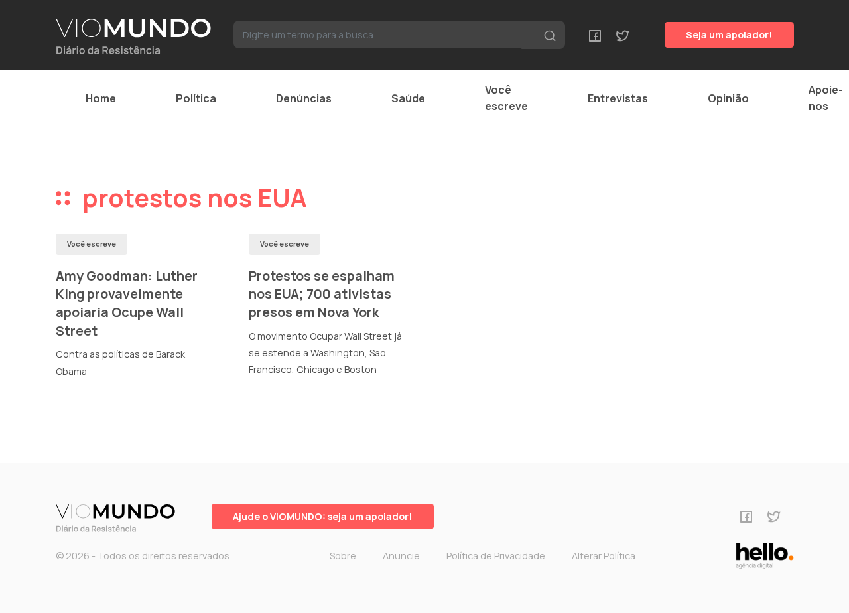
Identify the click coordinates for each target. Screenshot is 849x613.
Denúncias (304, 98)
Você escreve (506, 97)
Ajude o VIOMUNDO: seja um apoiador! (323, 516)
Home (101, 98)
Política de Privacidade (495, 555)
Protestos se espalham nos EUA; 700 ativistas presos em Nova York (322, 294)
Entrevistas (618, 98)
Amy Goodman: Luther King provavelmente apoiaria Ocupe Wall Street (127, 303)
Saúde (408, 98)
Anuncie (401, 555)
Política (196, 98)
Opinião (728, 98)
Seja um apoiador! (729, 35)
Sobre (343, 555)
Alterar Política (603, 555)
